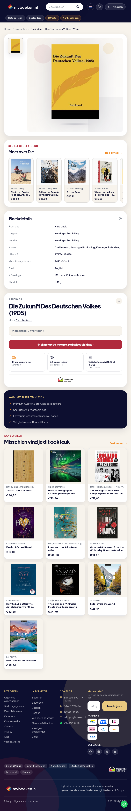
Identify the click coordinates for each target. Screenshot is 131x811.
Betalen (36, 707)
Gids (6, 736)
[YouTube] (115, 752)
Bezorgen (37, 702)
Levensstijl (11, 772)
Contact (9, 726)
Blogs (35, 736)
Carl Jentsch (24, 320)
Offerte (52, 18)
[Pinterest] (107, 752)
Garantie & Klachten (43, 723)
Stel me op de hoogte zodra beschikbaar (65, 344)
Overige (26, 772)
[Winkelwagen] (99, 6)
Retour (36, 712)
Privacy (8, 731)
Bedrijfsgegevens (14, 705)
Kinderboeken (58, 766)
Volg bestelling (12, 741)
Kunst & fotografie (35, 766)
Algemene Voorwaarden (26, 801)
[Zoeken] (78, 7)
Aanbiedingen (71, 18)
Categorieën (15, 18)
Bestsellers (35, 18)
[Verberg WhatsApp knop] (118, 804)
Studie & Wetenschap (82, 766)
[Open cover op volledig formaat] (15, 46)
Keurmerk (9, 716)
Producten (21, 28)
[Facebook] (91, 752)
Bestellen (37, 697)
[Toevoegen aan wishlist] (119, 301)
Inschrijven (114, 706)
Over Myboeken (13, 711)
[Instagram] (99, 752)
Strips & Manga (13, 766)
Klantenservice (12, 721)
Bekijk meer (112, 152)
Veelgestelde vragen (43, 717)
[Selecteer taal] (90, 6)
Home (7, 28)
